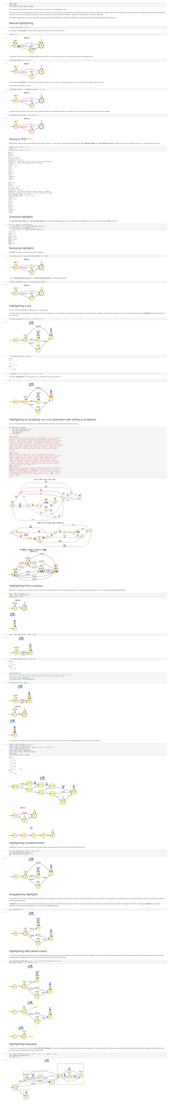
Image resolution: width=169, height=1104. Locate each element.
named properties (51, 12)
